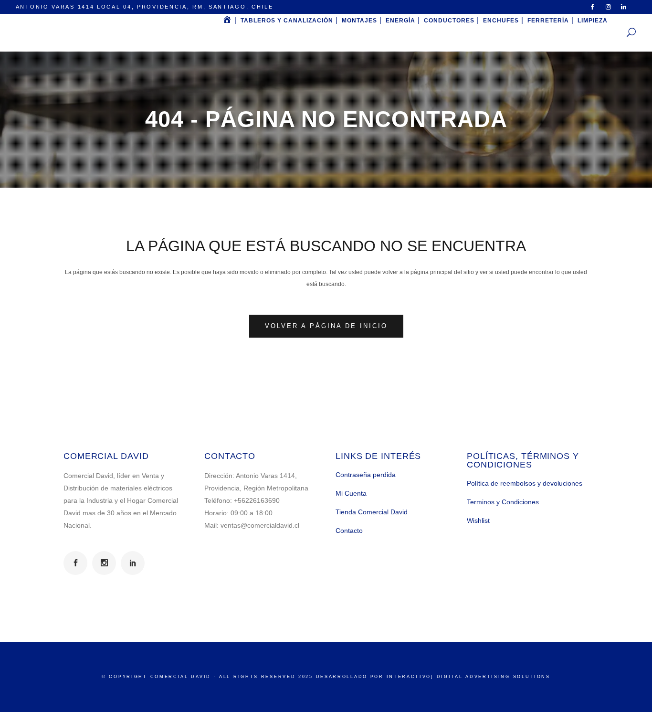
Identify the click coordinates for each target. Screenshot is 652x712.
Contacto (349, 530)
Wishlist (478, 520)
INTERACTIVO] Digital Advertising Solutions (468, 676)
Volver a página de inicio (326, 325)
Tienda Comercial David (372, 512)
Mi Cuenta (351, 493)
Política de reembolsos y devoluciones (524, 483)
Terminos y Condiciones (503, 502)
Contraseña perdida (366, 474)
